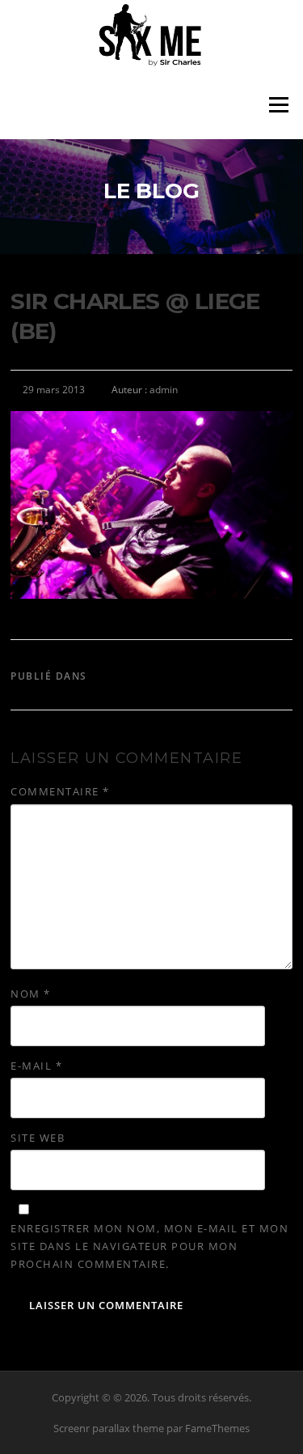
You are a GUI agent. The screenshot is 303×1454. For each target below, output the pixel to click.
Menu (278, 104)
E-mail (36, 1065)
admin (163, 389)
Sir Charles (128, 676)
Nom (31, 993)
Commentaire (60, 791)
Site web (38, 1137)
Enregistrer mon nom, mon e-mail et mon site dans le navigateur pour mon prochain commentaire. (149, 1246)
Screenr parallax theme (108, 1428)
